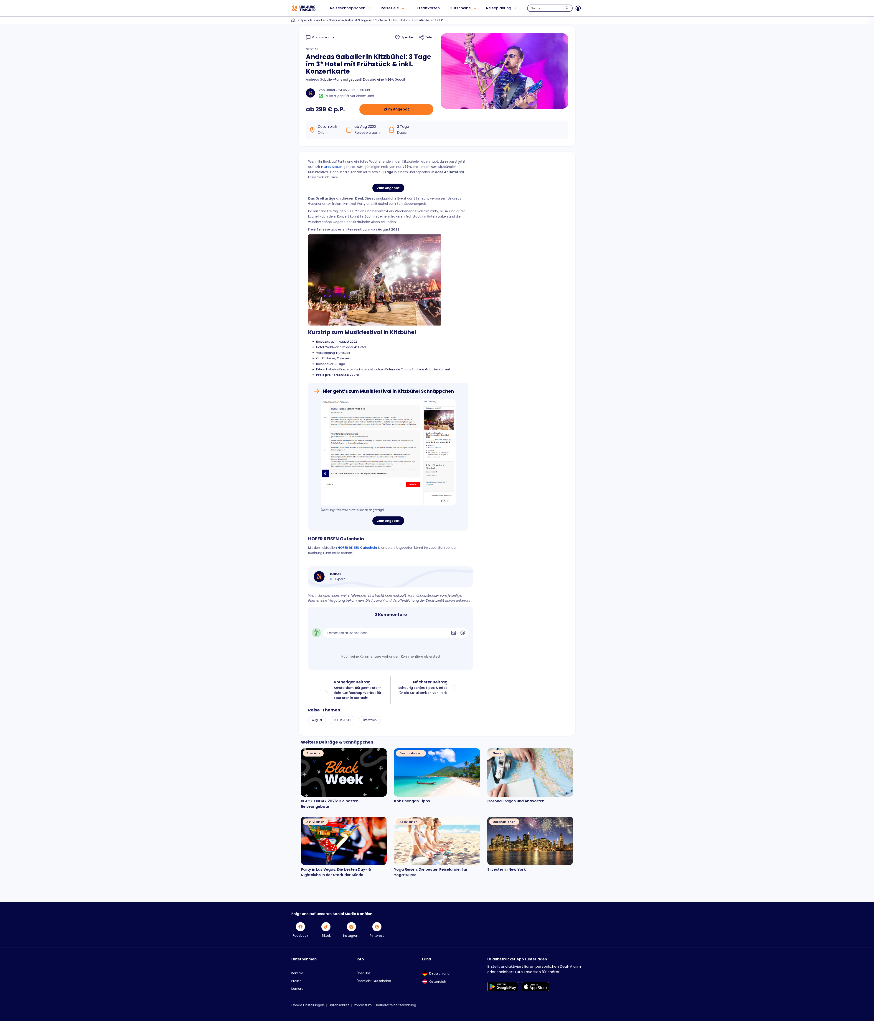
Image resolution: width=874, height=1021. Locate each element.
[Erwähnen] (462, 633)
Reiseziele (390, 8)
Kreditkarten (428, 8)
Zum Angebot (396, 109)
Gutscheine (460, 8)
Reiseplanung (498, 8)
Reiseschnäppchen (347, 8)
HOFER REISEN (332, 166)
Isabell (330, 90)
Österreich (370, 720)
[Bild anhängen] (453, 633)
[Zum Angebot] (388, 452)
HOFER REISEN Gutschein (357, 547)
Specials (306, 20)
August (317, 720)
